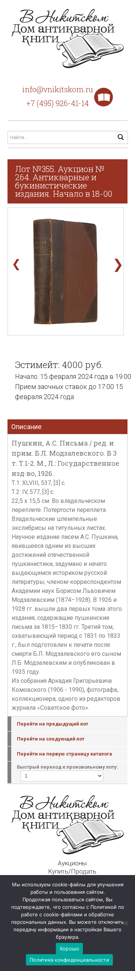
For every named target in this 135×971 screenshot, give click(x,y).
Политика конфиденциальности (69, 960)
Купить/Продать (72, 871)
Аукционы (72, 863)
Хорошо (70, 949)
